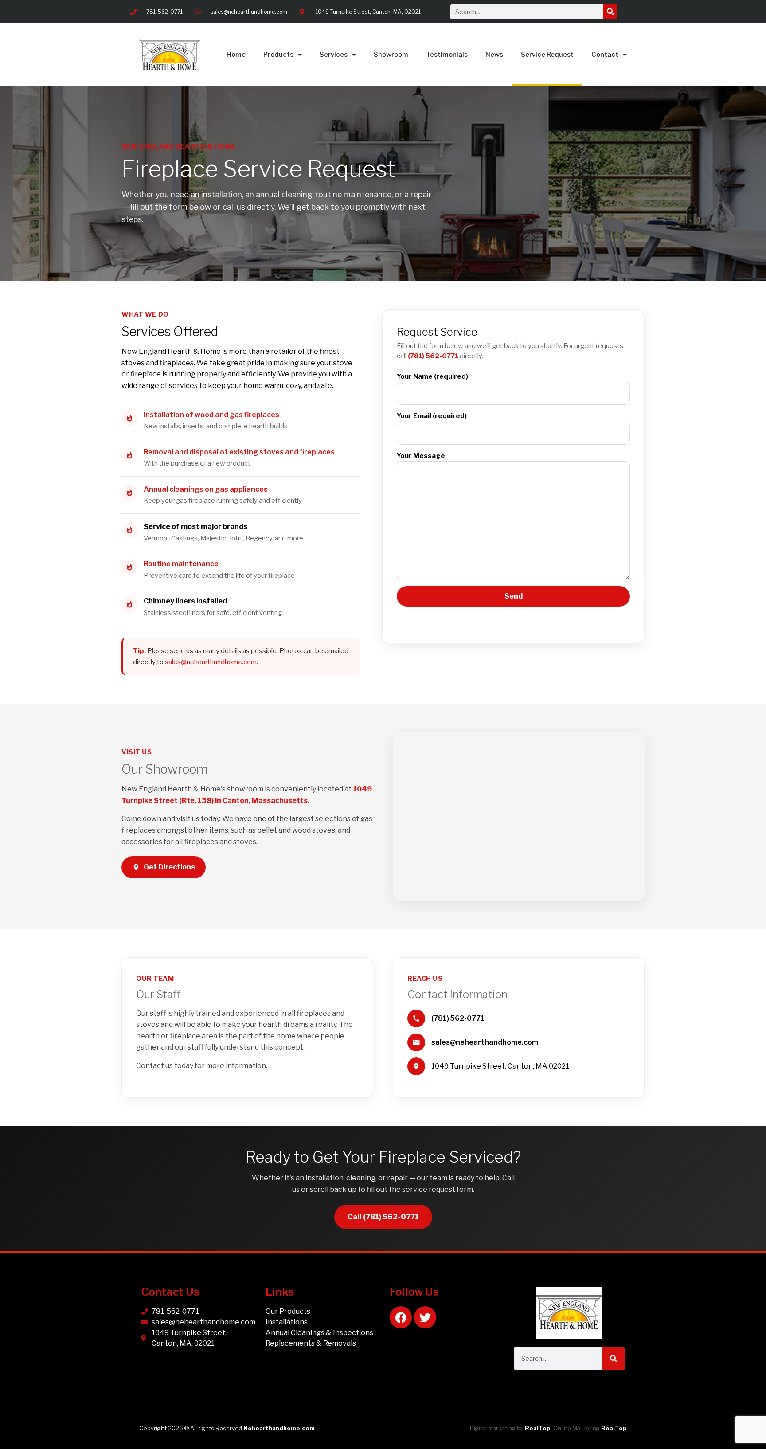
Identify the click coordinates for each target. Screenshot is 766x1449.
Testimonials (447, 55)
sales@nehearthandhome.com (211, 662)
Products (278, 55)
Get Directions (169, 867)
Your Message (421, 456)
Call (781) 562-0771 (383, 1216)
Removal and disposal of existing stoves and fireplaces (239, 452)
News (494, 55)
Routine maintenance (181, 564)
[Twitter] (425, 1317)
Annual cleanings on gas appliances (206, 489)
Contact (604, 55)
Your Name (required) (432, 376)
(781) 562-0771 (433, 356)
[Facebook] (401, 1317)
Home (236, 55)
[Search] (610, 11)
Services (334, 55)
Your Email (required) (432, 416)
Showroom (391, 55)
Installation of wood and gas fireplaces (211, 415)
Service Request (547, 55)
